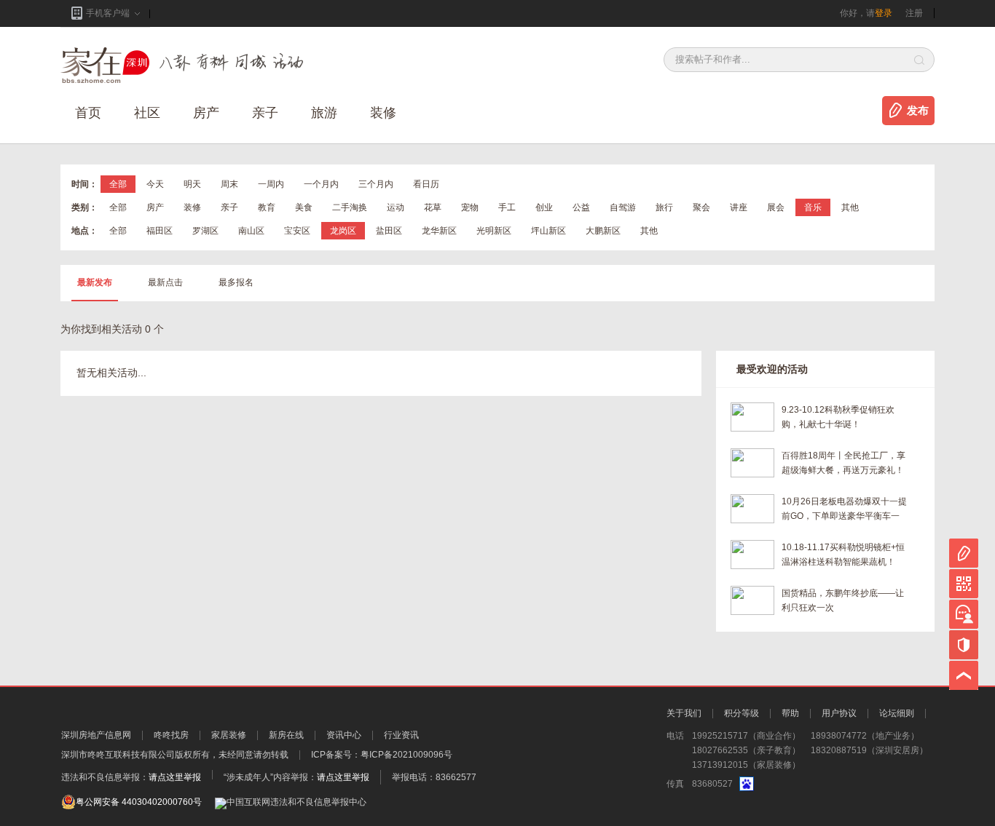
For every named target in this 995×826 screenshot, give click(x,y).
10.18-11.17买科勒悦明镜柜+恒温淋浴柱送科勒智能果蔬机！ (843, 554)
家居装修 (228, 735)
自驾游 (623, 207)
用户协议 (839, 713)
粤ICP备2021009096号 (406, 755)
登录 (883, 13)
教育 (266, 207)
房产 (155, 207)
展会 (775, 207)
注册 (914, 13)
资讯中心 (343, 735)
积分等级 (741, 713)
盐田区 (389, 231)
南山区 (251, 231)
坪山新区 (548, 231)
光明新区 (493, 231)
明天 (192, 184)
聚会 (701, 207)
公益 (581, 207)
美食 (303, 207)
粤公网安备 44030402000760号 (139, 802)
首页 (88, 113)
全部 (118, 184)
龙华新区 (439, 231)
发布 (918, 110)
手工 (507, 207)
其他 (850, 207)
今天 (155, 184)
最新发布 (94, 282)
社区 (147, 113)
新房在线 (286, 735)
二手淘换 (349, 207)
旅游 (324, 113)
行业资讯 (401, 735)
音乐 (813, 207)
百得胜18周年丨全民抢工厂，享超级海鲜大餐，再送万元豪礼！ (843, 462)
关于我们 (683, 713)
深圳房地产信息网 (96, 735)
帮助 (790, 713)
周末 (229, 184)
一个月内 (321, 184)
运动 (395, 207)
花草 (432, 207)
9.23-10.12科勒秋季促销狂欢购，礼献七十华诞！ (838, 417)
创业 (544, 207)
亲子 (265, 113)
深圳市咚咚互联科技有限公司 (118, 755)
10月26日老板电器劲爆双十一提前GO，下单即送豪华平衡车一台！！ (844, 509)
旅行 (664, 207)
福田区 (159, 231)
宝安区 (297, 231)
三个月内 (375, 184)
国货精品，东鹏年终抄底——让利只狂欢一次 (843, 600)
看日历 (426, 184)
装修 (383, 113)
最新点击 (165, 282)
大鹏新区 (603, 231)
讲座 (738, 207)
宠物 (470, 207)
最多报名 (236, 282)
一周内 (271, 184)
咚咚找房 (171, 735)
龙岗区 (343, 231)
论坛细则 (896, 713)
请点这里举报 (175, 777)
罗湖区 (205, 231)
